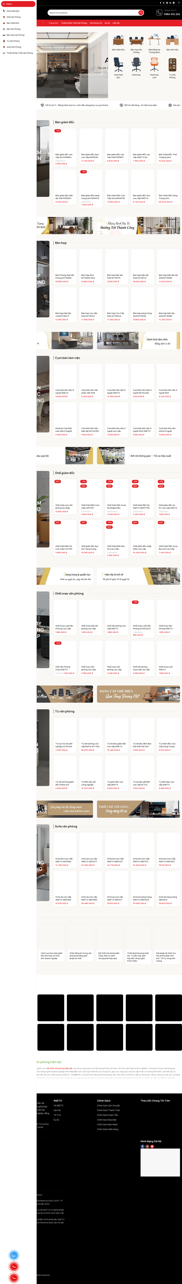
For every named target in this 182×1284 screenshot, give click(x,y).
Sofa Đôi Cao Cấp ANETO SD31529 (64, 860)
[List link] (73, 1105)
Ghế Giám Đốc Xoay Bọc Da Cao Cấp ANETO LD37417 (168, 549)
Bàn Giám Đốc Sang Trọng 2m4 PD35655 (168, 198)
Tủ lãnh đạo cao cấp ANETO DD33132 (166, 784)
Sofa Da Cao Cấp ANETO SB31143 (115, 860)
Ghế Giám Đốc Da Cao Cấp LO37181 (63, 547)
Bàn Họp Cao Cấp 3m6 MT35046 (115, 314)
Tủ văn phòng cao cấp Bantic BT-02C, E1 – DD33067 (90, 746)
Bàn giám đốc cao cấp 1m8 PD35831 (115, 156)
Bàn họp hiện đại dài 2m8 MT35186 (168, 276)
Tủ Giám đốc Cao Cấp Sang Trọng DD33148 (167, 746)
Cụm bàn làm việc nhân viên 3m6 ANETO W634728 (89, 393)
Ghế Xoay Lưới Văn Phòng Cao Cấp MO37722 (64, 628)
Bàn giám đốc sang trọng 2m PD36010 (90, 197)
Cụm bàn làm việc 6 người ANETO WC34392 (116, 393)
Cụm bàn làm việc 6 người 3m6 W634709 (168, 393)
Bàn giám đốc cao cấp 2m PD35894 (63, 156)
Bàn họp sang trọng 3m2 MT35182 (142, 314)
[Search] (140, 12)
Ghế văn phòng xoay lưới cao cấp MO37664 (141, 669)
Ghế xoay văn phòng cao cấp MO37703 (114, 669)
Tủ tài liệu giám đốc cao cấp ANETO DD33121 (116, 746)
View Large (61, 997)
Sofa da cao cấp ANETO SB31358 (89, 898)
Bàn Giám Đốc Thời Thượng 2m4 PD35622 (168, 157)
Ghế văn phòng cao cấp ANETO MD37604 (116, 628)
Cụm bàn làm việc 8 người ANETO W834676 (64, 393)
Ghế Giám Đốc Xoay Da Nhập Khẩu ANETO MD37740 (116, 508)
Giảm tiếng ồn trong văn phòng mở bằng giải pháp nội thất (81, 956)
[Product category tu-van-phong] (172, 68)
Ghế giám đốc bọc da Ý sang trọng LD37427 (89, 549)
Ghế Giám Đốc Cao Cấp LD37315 (90, 506)
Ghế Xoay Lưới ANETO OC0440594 (166, 669)
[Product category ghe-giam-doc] (118, 68)
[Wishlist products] (179, 2)
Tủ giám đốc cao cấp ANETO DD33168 (115, 784)
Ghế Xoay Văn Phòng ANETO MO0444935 (166, 628)
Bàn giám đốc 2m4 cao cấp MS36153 (90, 156)
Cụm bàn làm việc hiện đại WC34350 (90, 429)
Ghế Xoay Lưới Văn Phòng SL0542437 (142, 627)
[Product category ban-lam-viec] (172, 42)
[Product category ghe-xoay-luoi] (154, 68)
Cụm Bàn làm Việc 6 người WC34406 (142, 391)
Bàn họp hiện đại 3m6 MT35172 (141, 276)
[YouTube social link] (152, 1147)
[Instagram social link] (147, 1147)
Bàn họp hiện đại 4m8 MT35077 (63, 314)
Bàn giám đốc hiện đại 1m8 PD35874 (64, 197)
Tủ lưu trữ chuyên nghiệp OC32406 (63, 745)
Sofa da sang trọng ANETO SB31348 (142, 898)
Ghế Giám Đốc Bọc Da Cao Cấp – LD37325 (116, 549)
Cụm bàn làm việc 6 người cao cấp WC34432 (116, 431)
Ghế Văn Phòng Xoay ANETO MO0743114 (62, 669)
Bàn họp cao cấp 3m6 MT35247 (89, 314)
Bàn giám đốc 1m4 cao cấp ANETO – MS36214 (141, 198)
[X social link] (163, 3)
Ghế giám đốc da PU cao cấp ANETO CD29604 (168, 508)
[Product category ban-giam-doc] (118, 42)
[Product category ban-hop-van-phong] (136, 43)
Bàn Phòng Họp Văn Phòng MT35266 (64, 276)
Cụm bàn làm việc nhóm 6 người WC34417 (167, 431)
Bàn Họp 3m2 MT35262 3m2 (88, 276)
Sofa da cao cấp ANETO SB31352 (63, 898)
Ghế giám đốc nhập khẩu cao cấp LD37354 (142, 549)
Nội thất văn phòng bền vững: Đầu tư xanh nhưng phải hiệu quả (108, 956)
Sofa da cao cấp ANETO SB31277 (89, 860)
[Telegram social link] (173, 3)
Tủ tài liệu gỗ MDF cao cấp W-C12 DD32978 (141, 784)
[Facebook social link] (160, 3)
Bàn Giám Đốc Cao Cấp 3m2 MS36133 (116, 197)
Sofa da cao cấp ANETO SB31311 (115, 898)
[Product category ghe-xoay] (136, 67)
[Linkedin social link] (170, 3)
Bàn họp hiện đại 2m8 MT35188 (166, 314)
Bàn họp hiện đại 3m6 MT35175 (115, 276)
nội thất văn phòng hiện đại (59, 1068)
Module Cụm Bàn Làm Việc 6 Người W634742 (63, 431)
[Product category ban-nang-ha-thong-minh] (154, 43)
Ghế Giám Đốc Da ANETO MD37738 (141, 506)
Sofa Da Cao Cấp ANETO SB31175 (141, 860)
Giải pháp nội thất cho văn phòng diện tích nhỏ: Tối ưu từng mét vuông (166, 957)
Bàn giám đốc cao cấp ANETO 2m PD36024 (141, 157)
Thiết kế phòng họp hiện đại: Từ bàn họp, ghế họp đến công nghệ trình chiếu (138, 957)
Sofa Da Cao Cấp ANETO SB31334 (167, 860)
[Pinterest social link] (167, 3)
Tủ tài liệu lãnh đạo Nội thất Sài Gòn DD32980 (142, 746)
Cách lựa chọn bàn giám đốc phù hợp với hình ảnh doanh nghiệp (51, 956)
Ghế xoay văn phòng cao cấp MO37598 (88, 669)
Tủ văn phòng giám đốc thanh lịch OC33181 (64, 784)
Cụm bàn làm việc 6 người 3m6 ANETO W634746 (142, 431)
